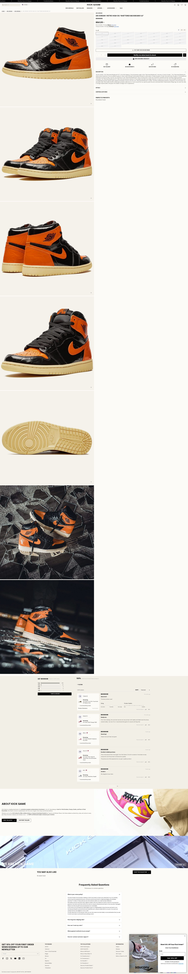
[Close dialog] (185, 936)
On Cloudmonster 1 (85, 956)
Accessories (111, 8)
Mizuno (47, 956)
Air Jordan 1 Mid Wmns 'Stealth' (89, 776)
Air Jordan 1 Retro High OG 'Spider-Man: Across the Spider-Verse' (90, 758)
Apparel (99, 8)
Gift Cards (118, 953)
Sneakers (89, 8)
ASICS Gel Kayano (85, 946)
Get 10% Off (172, 958)
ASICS (46, 946)
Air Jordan (9, 11)
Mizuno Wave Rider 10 (86, 953)
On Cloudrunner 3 (84, 958)
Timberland (48, 967)
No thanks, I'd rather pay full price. (172, 961)
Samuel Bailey (48, 963)
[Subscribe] (37, 953)
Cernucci (47, 949)
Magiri (46, 953)
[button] (91, 8)
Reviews (118, 949)
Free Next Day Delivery (37, 1)
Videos (117, 946)
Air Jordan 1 (17, 11)
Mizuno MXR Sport (85, 951)
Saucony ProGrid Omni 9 (86, 967)
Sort (137, 690)
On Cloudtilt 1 (83, 960)
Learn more (116, 26)
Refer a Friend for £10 (121, 956)
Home (3, 11)
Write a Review (58, 694)
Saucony (47, 965)
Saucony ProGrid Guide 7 (86, 965)
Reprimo (47, 960)
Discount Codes (120, 951)
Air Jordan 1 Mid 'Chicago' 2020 (90, 722)
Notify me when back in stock (145, 55)
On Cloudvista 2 (84, 963)
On (45, 958)
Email (160, 951)
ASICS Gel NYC (84, 949)
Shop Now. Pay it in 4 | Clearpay (13, 1)
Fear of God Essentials (50, 951)
